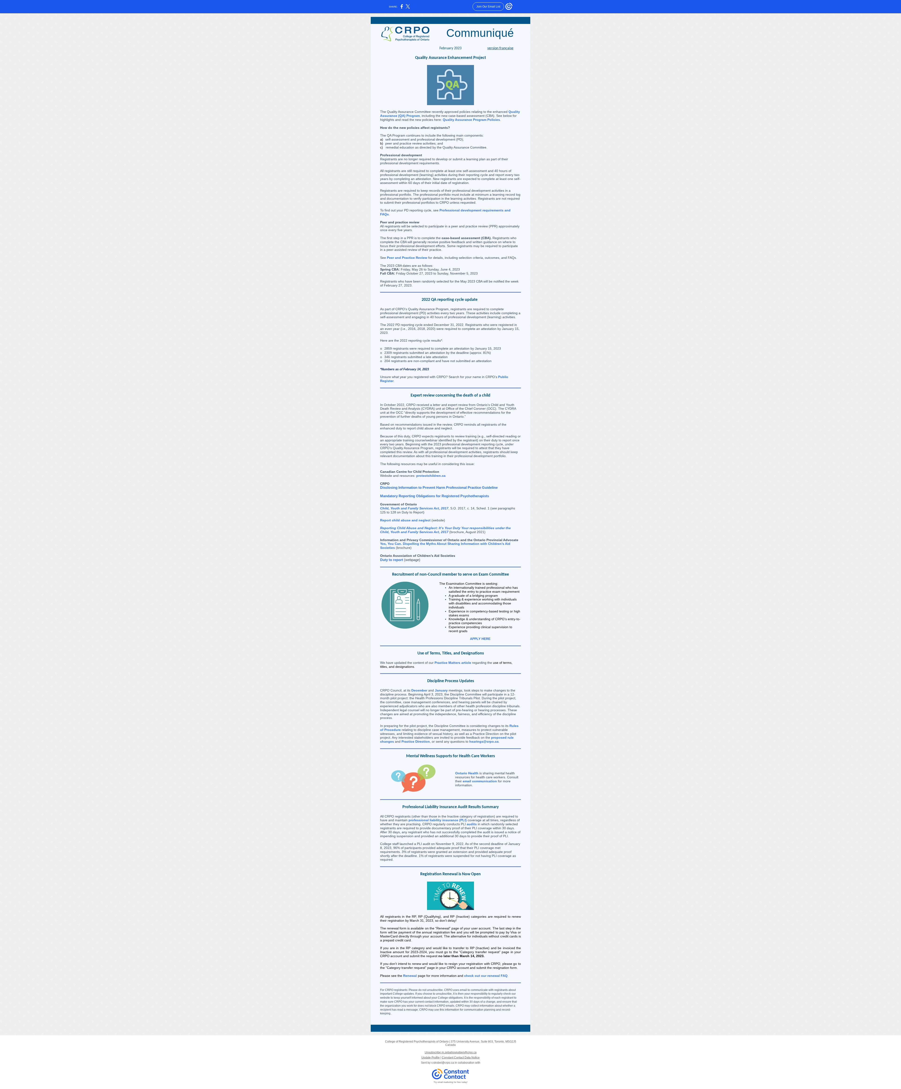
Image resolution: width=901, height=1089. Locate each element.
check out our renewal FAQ (486, 976)
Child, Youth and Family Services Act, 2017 (414, 508)
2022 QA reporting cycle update (450, 300)
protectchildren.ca (431, 476)
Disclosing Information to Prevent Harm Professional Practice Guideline (439, 487)
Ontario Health (466, 773)
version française (500, 48)
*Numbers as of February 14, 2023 (404, 369)
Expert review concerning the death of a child (450, 395)
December (419, 690)
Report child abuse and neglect (405, 520)
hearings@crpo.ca (484, 741)
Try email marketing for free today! (451, 1082)
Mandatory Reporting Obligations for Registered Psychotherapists (434, 496)
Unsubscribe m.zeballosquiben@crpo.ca (451, 1052)
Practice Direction (415, 741)
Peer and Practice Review (407, 258)
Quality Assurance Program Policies (471, 120)
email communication (480, 781)
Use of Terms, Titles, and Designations (450, 653)
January (441, 690)
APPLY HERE (480, 639)
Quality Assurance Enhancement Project (450, 58)
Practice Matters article (453, 663)
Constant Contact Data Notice (461, 1057)
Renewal (410, 976)
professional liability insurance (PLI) (438, 820)
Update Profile (430, 1057)
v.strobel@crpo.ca (442, 1062)
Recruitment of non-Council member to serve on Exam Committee (450, 574)
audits (472, 824)
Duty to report (391, 560)
